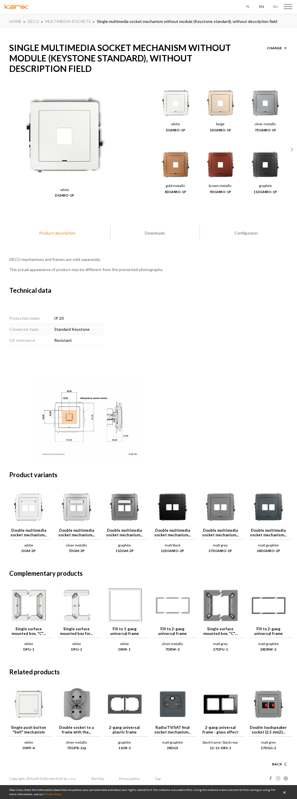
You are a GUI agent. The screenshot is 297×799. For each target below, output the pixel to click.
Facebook (271, 778)
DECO (33, 21)
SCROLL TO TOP (268, 757)
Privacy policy (129, 778)
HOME (15, 21)
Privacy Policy (52, 794)
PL (248, 6)
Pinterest (286, 778)
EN (261, 6)
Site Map (97, 778)
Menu (288, 6)
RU (275, 6)
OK (284, 792)
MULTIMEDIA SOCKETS (68, 21)
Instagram (278, 778)
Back (277, 764)
